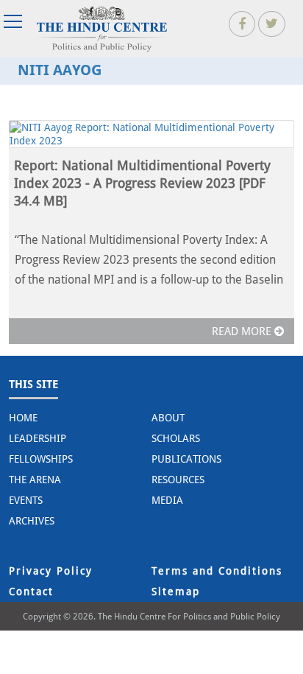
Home (23, 418)
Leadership (37, 438)
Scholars (176, 438)
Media (167, 500)
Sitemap (176, 591)
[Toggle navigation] (15, 21)
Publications (186, 459)
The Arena (35, 479)
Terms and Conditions (217, 571)
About (168, 418)
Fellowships (41, 459)
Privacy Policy (51, 571)
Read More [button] (243, 331)
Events (26, 500)
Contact (31, 591)
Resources (178, 479)
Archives (31, 521)
